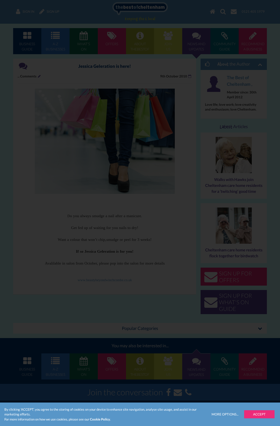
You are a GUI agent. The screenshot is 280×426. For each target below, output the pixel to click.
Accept (259, 414)
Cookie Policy (100, 419)
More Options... (225, 414)
